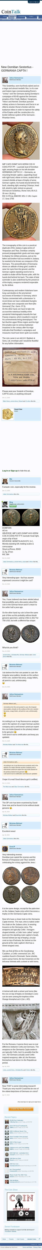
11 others (28, 401)
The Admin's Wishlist (10, 1231)
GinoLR (12, 847)
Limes (4, 1070)
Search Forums (6, 19)
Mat (10, 479)
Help (39, 1244)
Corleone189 (13, 1171)
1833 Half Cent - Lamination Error (19, 1153)
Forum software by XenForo (9, 1247)
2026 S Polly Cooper (15, 1142)
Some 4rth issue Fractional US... (19, 1125)
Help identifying (14, 1180)
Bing (11, 502)
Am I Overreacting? (15, 1169)
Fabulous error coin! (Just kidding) (19, 1147)
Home (4, 16)
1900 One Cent (14, 1164)
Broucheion (18, 815)
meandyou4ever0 (15, 1165)
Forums (12, 16)
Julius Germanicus (16, 78)
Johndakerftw (15, 654)
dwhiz (11, 1133)
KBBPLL (12, 1149)
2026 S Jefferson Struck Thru (18, 1131)
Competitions (22, 16)
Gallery (31, 16)
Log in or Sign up (33, 1)
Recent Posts (17, 19)
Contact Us (34, 1244)
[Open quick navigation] (39, 1239)
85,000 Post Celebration (16, 1120)
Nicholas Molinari (15, 570)
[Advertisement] (21, 44)
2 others (28, 1070)
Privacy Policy (37, 1247)
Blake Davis (6, 401)
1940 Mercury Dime (15, 1158)
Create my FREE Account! (21, 1109)
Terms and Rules (27, 1247)
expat (24, 561)
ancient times (14, 401)
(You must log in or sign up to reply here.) (29, 1102)
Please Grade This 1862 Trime (18, 1175)
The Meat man (19, 744)
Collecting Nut (14, 1122)
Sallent (11, 1127)
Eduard (21, 401)
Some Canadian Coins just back (19, 1136)
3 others (30, 561)
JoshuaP (12, 1154)
